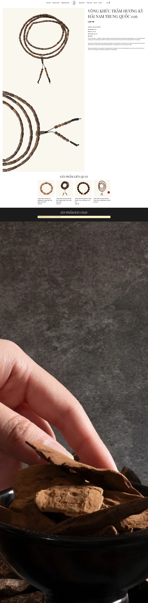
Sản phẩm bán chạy (74, 212)
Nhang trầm (81, 2)
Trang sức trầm (55, 2)
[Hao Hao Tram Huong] (74, 2)
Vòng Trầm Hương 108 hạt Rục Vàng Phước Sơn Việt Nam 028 (63, 200)
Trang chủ (48, 2)
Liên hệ (100, 2)
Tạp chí (95, 2)
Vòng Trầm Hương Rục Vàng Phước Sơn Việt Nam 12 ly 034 (83, 200)
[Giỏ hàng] (109, 2)
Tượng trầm (89, 2)
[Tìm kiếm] (107, 2)
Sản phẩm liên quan (74, 176)
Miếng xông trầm (65, 2)
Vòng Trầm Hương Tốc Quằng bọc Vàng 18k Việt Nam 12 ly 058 (45, 200)
